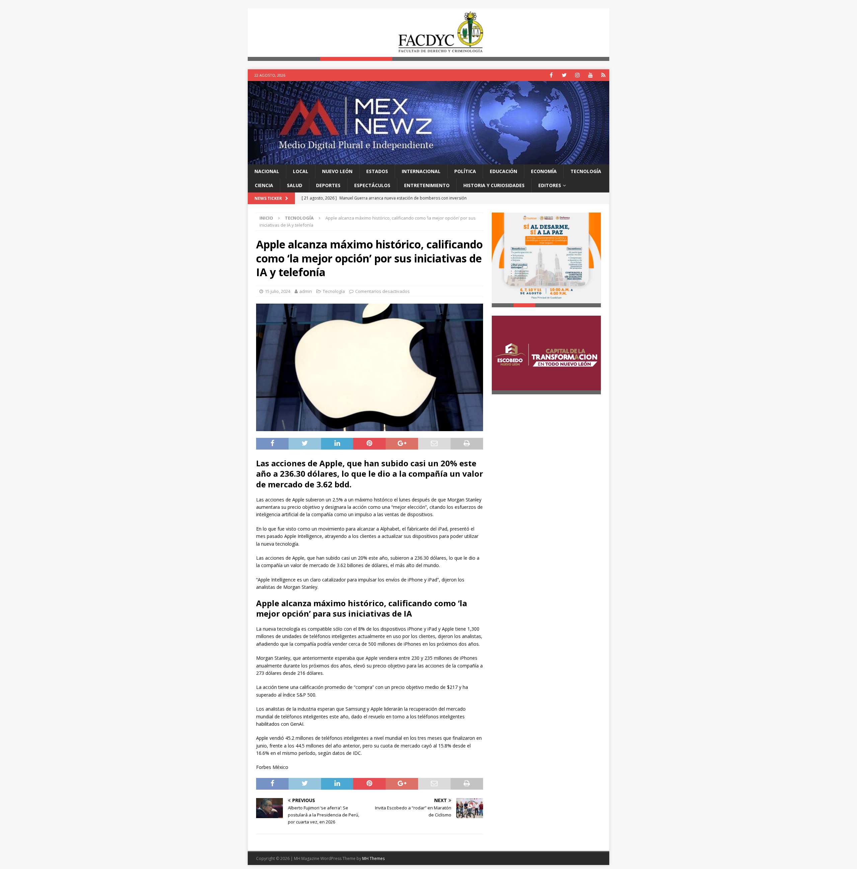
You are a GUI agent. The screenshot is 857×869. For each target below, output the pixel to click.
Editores (549, 185)
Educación (503, 171)
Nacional (266, 171)
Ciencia (264, 185)
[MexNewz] (428, 160)
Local (300, 171)
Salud (294, 185)
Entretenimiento (427, 185)
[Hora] (603, 75)
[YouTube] (590, 75)
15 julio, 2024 (277, 291)
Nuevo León (337, 171)
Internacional (421, 171)
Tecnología (585, 171)
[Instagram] (577, 75)
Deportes (328, 185)
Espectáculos (372, 185)
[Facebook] (551, 75)
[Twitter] (564, 75)
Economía (544, 171)
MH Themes (373, 858)
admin (305, 291)
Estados (377, 171)
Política (465, 171)
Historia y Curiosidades (494, 185)
